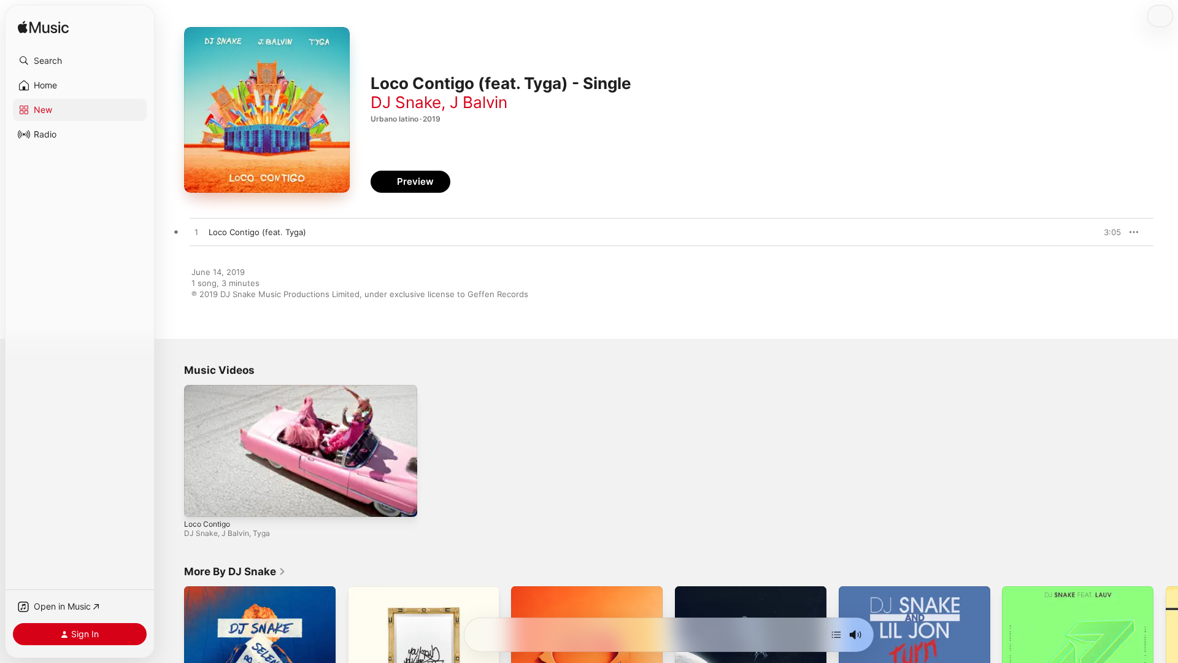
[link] (235, 571)
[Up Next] (836, 634)
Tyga (261, 533)
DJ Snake (406, 102)
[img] (43, 28)
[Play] (199, 501)
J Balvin (478, 102)
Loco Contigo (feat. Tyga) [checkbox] (257, 232)
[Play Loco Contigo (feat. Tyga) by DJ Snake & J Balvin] (196, 232)
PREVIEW (1107, 232)
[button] (79, 60)
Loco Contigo (207, 524)
